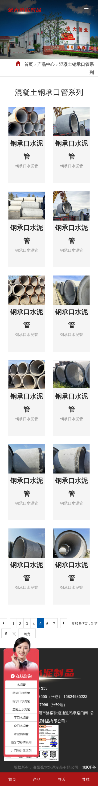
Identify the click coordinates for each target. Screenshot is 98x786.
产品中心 (46, 64)
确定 (27, 633)
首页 (28, 64)
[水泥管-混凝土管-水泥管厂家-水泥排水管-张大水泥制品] (24, 9)
